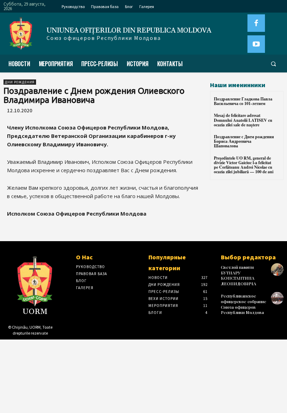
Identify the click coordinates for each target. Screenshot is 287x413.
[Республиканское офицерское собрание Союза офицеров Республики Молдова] (277, 298)
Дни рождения (20, 82)
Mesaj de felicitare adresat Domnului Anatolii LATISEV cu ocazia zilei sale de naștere (243, 119)
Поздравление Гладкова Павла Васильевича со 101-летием (243, 101)
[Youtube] (256, 44)
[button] (273, 63)
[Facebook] (256, 23)
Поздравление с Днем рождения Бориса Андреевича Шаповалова (244, 141)
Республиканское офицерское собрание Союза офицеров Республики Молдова (243, 304)
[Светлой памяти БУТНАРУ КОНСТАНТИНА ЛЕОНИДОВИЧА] (277, 269)
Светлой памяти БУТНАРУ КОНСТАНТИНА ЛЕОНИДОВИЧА (238, 275)
